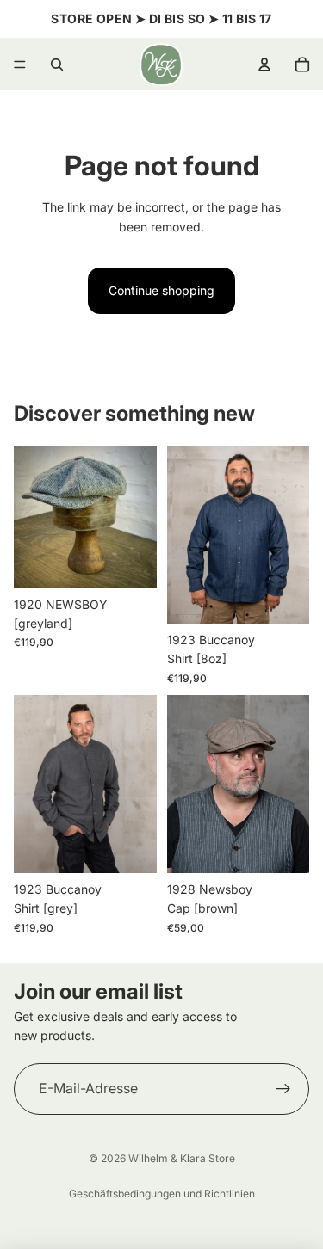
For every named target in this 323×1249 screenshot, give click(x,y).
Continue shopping (161, 290)
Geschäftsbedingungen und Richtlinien (162, 1193)
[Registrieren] (283, 1089)
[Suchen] (57, 64)
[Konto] (264, 64)
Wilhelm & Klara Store (181, 1158)
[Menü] (20, 64)
